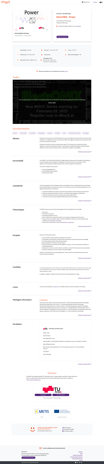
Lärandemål (32, 133)
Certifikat (57, 133)
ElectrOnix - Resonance (67, 222)
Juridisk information (78, 455)
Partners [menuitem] (76, 2)
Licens (64, 133)
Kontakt (80, 452)
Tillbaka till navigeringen (84, 151)
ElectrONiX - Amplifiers (55, 220)
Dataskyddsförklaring (77, 458)
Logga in (95, 2)
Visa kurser (43, 395)
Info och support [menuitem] (67, 2)
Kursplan (50, 133)
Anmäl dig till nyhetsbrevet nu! (28, 457)
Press (81, 453)
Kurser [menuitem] (58, 2)
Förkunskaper (41, 133)
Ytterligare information (74, 133)
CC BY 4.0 (56, 286)
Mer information (61, 395)
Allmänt (15, 133)
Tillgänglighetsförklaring (76, 457)
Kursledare (85, 133)
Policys (81, 460)
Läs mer (66, 71)
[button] (86, 2)
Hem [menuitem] (54, 2)
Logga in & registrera (62, 37)
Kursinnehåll (23, 133)
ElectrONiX (78, 26)
